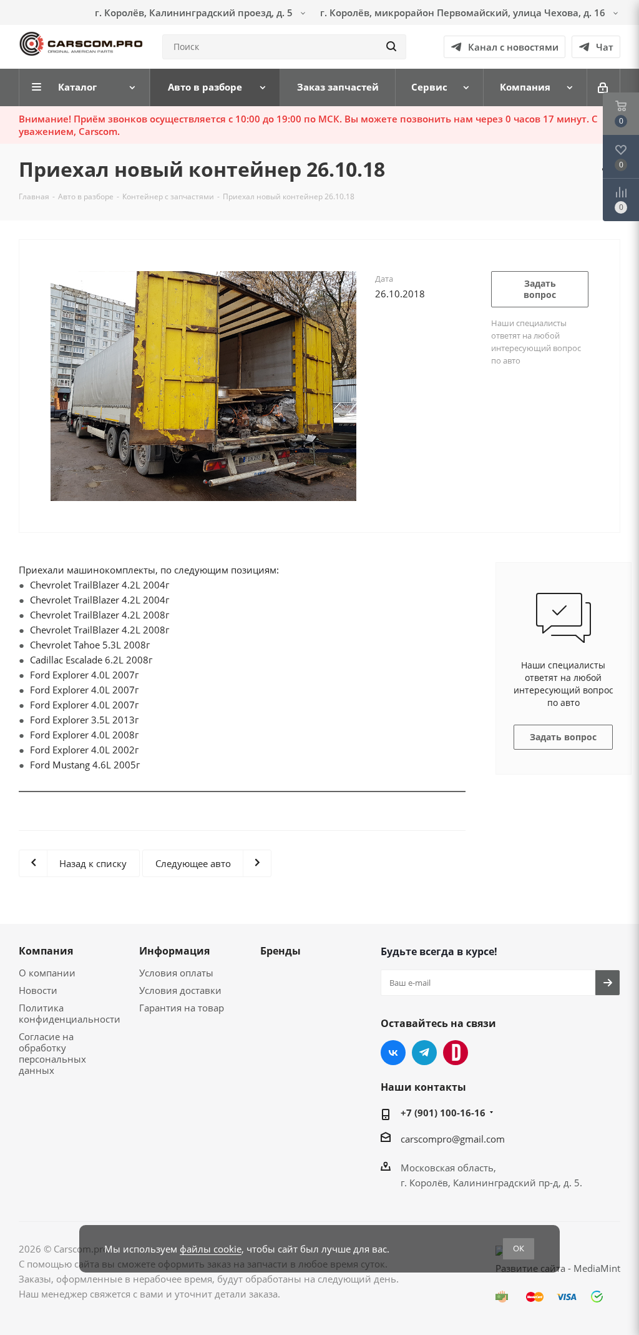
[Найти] (391, 46)
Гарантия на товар (181, 1007)
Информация (174, 951)
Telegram (424, 1052)
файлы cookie (210, 1249)
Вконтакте (393, 1052)
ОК (518, 1248)
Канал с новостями (513, 47)
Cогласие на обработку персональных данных (52, 1053)
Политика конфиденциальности (69, 1013)
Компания (46, 951)
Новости (38, 990)
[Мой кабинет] (604, 87)
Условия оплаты (176, 972)
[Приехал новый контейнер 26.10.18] (203, 385)
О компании (47, 972)
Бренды (280, 951)
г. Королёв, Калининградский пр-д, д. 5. (491, 1182)
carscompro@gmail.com (453, 1139)
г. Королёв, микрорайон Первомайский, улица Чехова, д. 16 (464, 12)
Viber (455, 1052)
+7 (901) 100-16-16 (443, 1112)
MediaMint (596, 1268)
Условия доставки (180, 990)
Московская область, (448, 1167)
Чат (604, 47)
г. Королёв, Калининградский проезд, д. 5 (195, 12)
